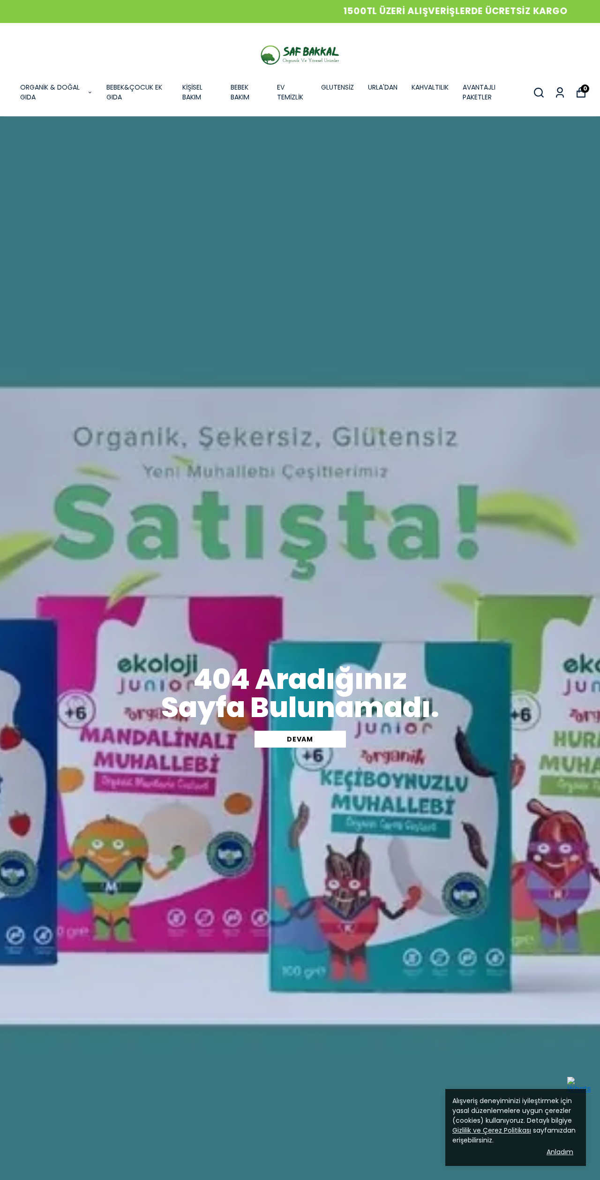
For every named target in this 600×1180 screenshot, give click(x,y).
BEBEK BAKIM (240, 92)
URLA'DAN (383, 87)
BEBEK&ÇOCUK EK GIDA (134, 92)
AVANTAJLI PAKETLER (479, 92)
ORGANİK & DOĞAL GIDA (50, 92)
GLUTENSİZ (337, 87)
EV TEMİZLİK (290, 92)
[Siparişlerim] (560, 92)
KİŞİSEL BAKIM (192, 92)
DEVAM (300, 739)
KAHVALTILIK (430, 87)
